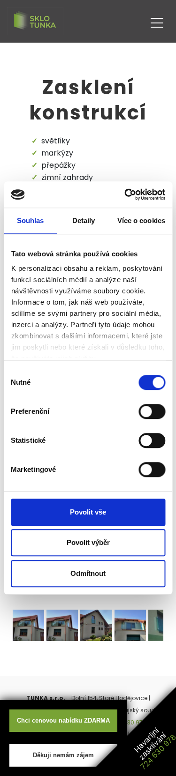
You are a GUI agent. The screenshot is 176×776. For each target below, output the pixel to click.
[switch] (151, 411)
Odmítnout (88, 573)
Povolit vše (88, 512)
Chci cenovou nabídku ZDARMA (63, 720)
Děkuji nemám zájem (63, 755)
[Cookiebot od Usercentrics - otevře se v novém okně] (125, 194)
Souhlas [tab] (30, 220)
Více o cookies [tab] (141, 220)
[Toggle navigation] (157, 21)
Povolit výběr (88, 542)
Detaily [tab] (83, 220)
